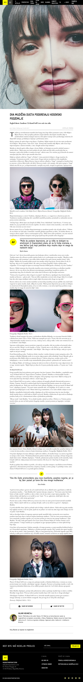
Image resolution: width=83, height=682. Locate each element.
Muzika (71, 128)
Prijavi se (75, 646)
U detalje (65, 128)
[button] (5, 2)
